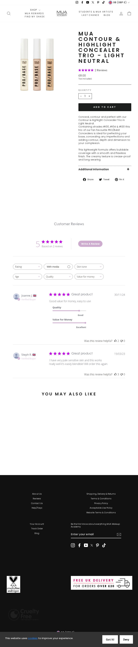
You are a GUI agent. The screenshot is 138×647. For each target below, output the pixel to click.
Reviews (37, 498)
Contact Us (37, 503)
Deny (126, 639)
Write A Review (90, 243)
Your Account (37, 524)
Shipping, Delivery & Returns (101, 494)
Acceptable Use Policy (101, 508)
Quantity (85, 90)
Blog (36, 533)
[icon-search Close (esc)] (37, 64)
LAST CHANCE (90, 15)
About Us (37, 494)
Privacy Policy (101, 503)
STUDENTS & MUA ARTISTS (96, 11)
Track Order (37, 528)
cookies (33, 638)
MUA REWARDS (34, 13)
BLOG (107, 15)
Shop (34, 9)
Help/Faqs (37, 508)
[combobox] (27, 267)
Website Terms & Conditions (101, 512)
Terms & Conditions (101, 498)
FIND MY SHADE (35, 16)
